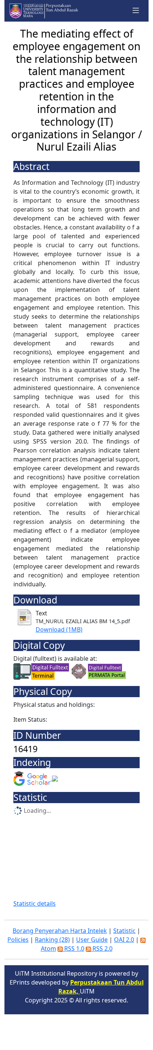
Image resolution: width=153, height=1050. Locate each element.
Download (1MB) (59, 629)
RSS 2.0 (102, 948)
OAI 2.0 (124, 939)
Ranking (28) (52, 939)
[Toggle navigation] (136, 11)
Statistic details (34, 903)
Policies (18, 939)
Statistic (124, 931)
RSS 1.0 (73, 948)
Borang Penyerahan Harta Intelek (60, 931)
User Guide (92, 939)
